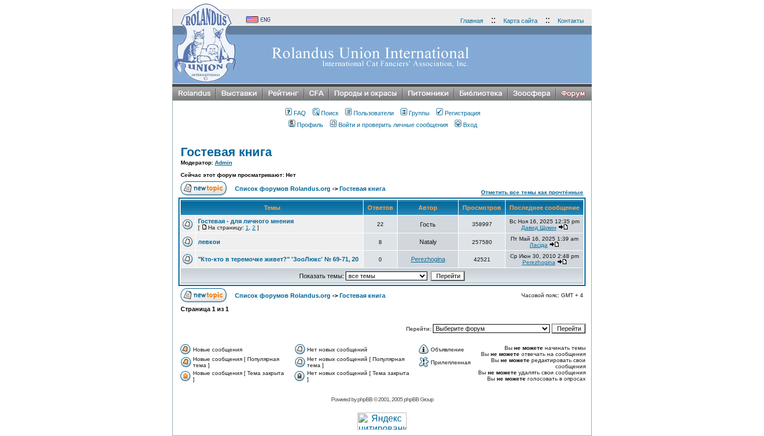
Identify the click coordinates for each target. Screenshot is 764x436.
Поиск (329, 113)
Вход (470, 124)
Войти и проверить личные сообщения (393, 124)
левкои (209, 241)
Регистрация (462, 113)
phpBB (364, 399)
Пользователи (373, 113)
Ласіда (539, 245)
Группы (419, 113)
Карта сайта (520, 20)
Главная (471, 20)
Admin (223, 163)
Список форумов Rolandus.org (283, 188)
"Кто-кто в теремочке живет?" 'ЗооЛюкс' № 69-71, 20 (278, 259)
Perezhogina (428, 259)
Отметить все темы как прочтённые (532, 192)
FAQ (300, 113)
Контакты (571, 20)
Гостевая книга (226, 152)
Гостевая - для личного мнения (246, 221)
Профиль (310, 124)
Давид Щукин (539, 227)
